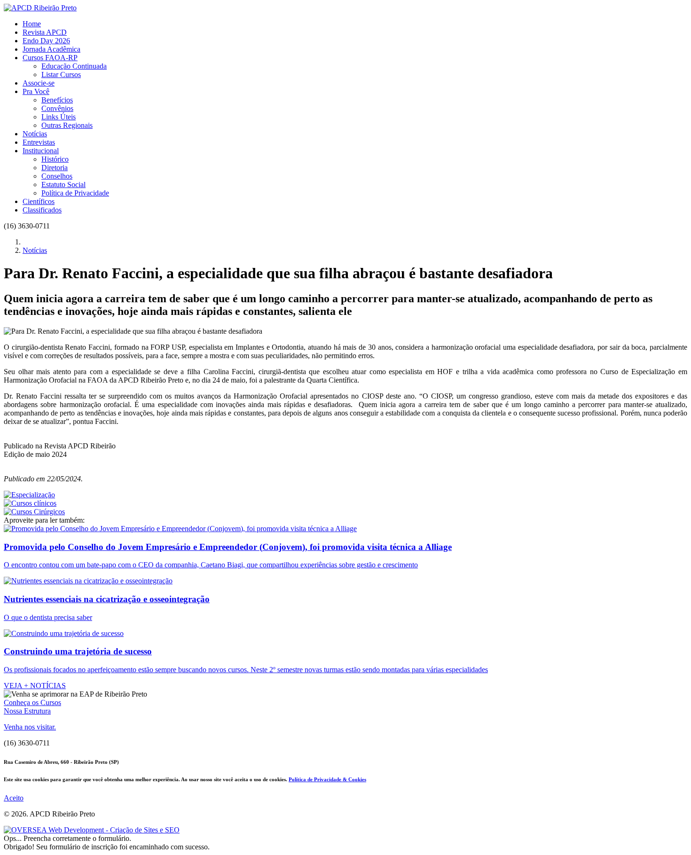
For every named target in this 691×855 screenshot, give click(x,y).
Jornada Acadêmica (51, 49)
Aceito (14, 798)
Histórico (55, 159)
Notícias (35, 134)
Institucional (41, 151)
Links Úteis (58, 117)
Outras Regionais (67, 125)
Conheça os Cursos (32, 702)
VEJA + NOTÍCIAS (35, 686)
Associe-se (39, 83)
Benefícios (57, 100)
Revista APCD (45, 32)
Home (32, 24)
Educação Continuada (74, 66)
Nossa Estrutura (27, 711)
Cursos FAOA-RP (50, 58)
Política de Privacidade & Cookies (327, 779)
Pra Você (36, 91)
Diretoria (54, 168)
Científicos (39, 201)
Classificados (42, 210)
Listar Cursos (61, 74)
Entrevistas (39, 142)
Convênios (57, 108)
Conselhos (56, 176)
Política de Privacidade (75, 193)
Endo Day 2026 (46, 41)
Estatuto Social (63, 184)
